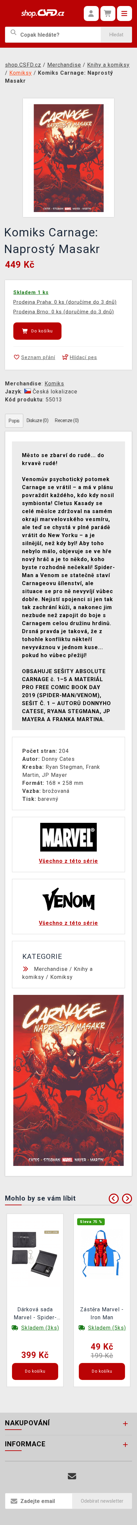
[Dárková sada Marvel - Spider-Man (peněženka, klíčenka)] (35, 1253)
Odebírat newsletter (102, 1501)
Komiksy (61, 977)
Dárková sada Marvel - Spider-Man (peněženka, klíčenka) (35, 1314)
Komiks (54, 383)
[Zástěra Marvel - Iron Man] (102, 1253)
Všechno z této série (68, 861)
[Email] (72, 1476)
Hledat (116, 35)
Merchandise (51, 969)
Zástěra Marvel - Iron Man (102, 1313)
